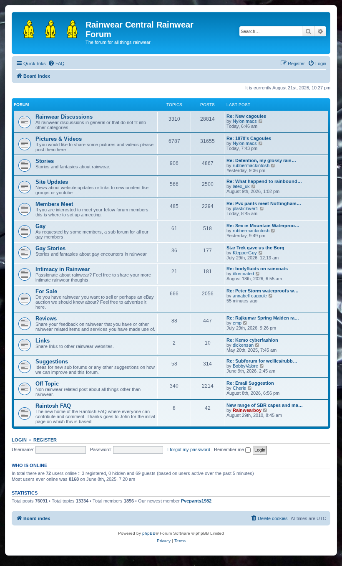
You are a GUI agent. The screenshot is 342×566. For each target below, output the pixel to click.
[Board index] (50, 27)
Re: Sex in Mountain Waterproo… (262, 225)
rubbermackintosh (251, 165)
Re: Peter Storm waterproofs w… (262, 290)
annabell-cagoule (250, 295)
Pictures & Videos (58, 139)
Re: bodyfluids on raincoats (257, 268)
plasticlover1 (245, 208)
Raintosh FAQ (53, 406)
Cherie (239, 388)
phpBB (149, 533)
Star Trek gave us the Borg (255, 247)
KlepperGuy (245, 252)
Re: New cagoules (246, 116)
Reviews (46, 318)
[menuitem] (56, 63)
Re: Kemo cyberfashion (252, 340)
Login (19, 439)
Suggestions (51, 361)
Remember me (229, 449)
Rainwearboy (247, 410)
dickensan (243, 345)
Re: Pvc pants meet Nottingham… (263, 203)
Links (42, 341)
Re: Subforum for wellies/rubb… (261, 360)
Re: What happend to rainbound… (264, 181)
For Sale (46, 291)
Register (45, 439)
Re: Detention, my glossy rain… (261, 160)
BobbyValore (245, 365)
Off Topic (47, 384)
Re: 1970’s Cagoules (248, 138)
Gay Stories (50, 248)
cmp (237, 322)
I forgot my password (188, 449)
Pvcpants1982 (196, 500)
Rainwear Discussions (64, 117)
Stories (44, 161)
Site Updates (51, 182)
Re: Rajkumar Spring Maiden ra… (262, 317)
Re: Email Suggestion (250, 383)
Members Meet (54, 204)
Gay (40, 226)
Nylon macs (245, 121)
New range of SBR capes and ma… (264, 405)
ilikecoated (243, 273)
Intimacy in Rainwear (62, 269)
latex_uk (241, 186)
